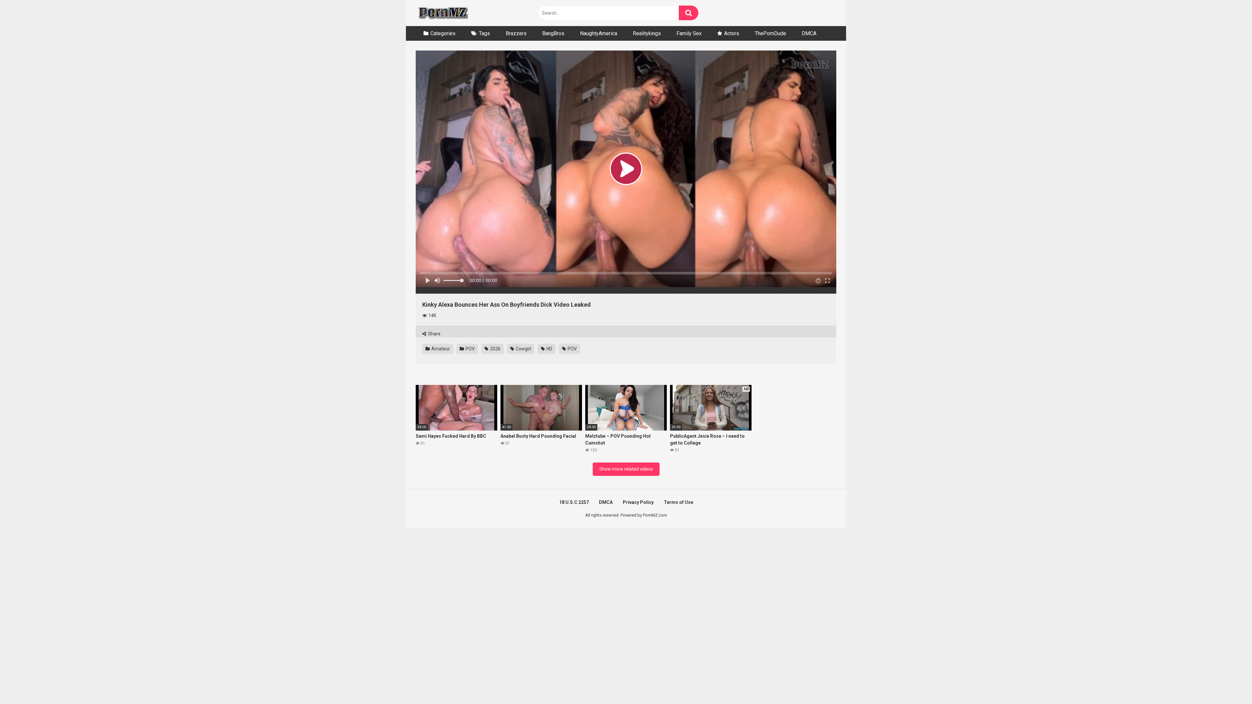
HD (548, 348)
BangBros (553, 33)
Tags (484, 33)
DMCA (809, 33)
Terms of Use (678, 502)
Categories (442, 33)
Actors (731, 33)
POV (470, 348)
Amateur (440, 348)
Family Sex (689, 33)
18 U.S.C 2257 (574, 502)
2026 (494, 348)
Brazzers (516, 33)
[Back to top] (1230, 684)
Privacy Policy (638, 502)
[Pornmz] (443, 13)
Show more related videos (626, 469)
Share (433, 333)
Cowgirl (523, 348)
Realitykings (647, 33)
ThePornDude (770, 33)
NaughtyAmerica (598, 33)
